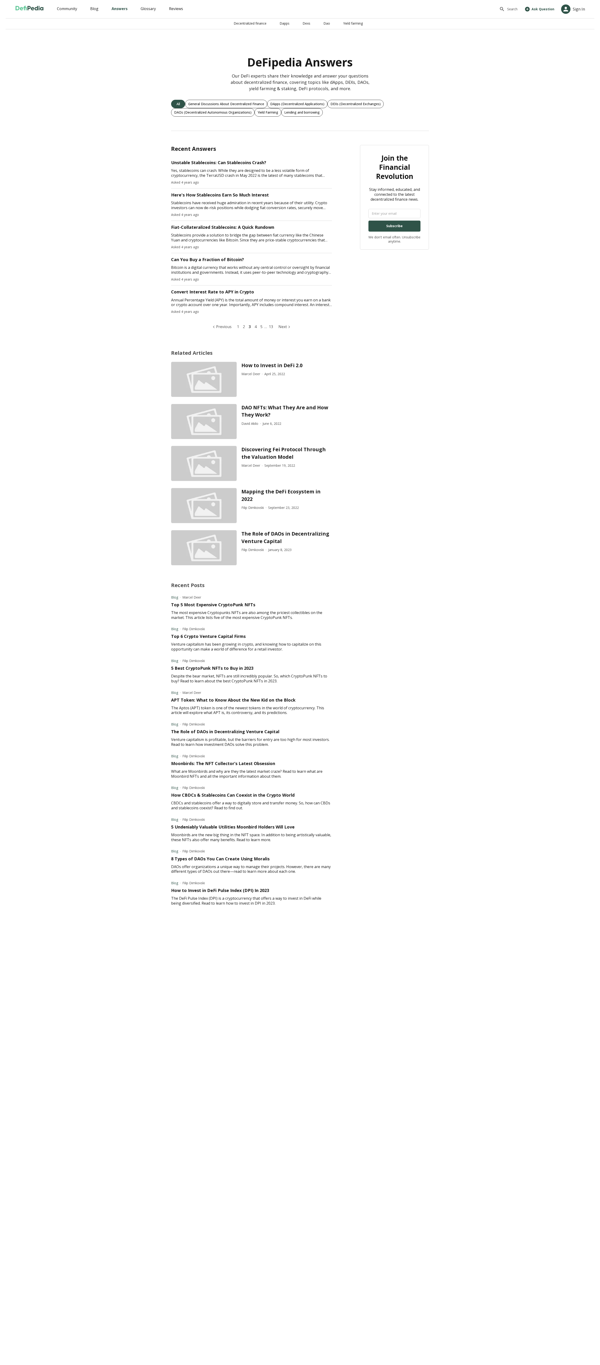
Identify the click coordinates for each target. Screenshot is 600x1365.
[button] (178, 104)
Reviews (176, 8)
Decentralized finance (250, 23)
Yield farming (353, 23)
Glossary (148, 8)
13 (271, 326)
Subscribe (394, 226)
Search (512, 9)
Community (67, 8)
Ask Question (543, 9)
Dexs (306, 23)
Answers (120, 8)
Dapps (284, 23)
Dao (326, 23)
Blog (94, 8)
